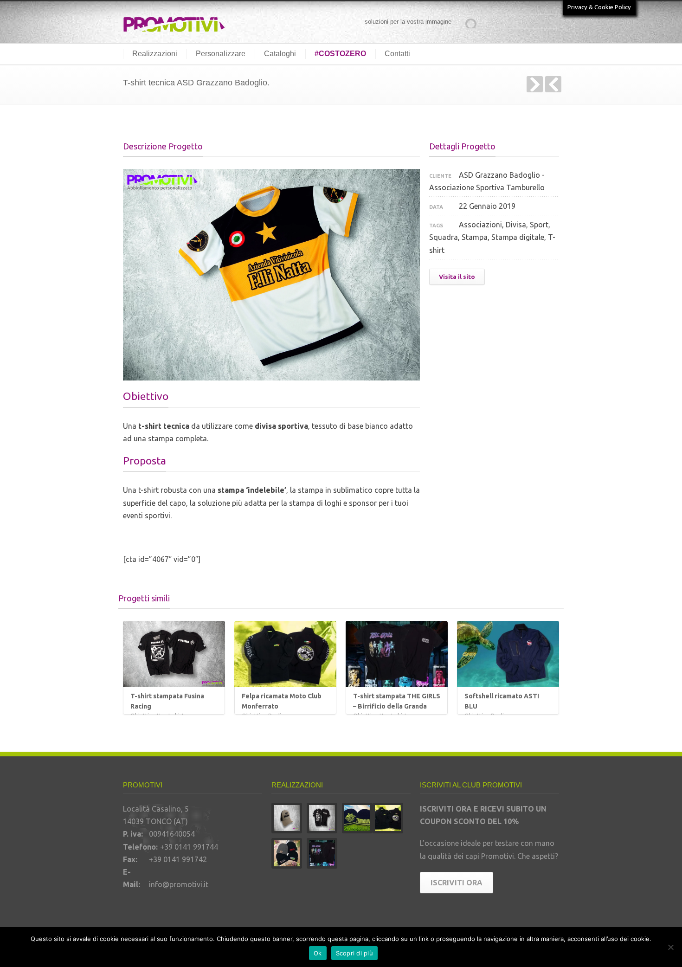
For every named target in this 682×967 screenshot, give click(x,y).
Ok (318, 953)
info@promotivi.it (178, 884)
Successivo (535, 84)
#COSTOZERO (340, 54)
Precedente (553, 84)
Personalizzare (220, 54)
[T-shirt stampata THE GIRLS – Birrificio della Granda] (397, 654)
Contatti (397, 54)
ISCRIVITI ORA (457, 882)
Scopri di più (354, 953)
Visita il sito (457, 276)
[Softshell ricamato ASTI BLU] (508, 654)
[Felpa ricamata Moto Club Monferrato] (285, 654)
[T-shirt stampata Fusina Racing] (174, 654)
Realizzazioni (154, 54)
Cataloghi (280, 54)
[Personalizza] (670, 947)
